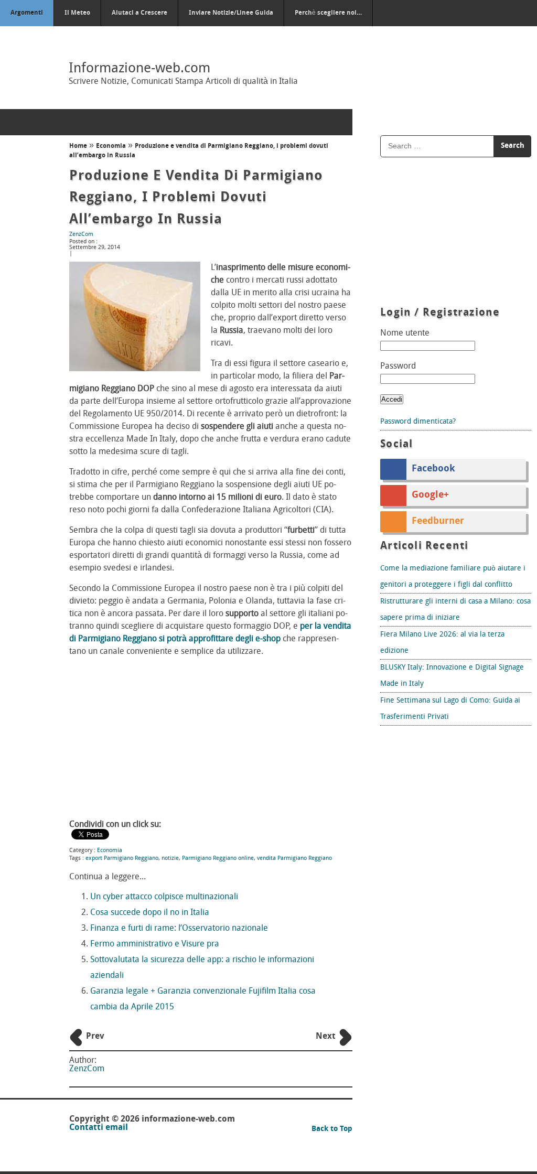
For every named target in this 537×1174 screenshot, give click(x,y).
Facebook (433, 469)
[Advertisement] (210, 739)
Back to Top (332, 1129)
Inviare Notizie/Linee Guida (231, 13)
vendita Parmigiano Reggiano (294, 858)
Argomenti (26, 13)
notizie (170, 858)
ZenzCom (81, 235)
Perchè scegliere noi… (328, 13)
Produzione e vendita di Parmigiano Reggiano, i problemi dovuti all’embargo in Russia (196, 198)
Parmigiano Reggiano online (218, 858)
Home (78, 146)
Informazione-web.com (139, 69)
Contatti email (98, 1128)
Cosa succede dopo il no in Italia (149, 913)
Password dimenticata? (418, 422)
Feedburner (438, 521)
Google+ (430, 495)
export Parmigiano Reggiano (121, 858)
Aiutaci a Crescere (139, 13)
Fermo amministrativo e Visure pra (154, 944)
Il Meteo (77, 13)
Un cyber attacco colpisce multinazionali (164, 897)
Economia (111, 146)
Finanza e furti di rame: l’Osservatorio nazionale (179, 928)
